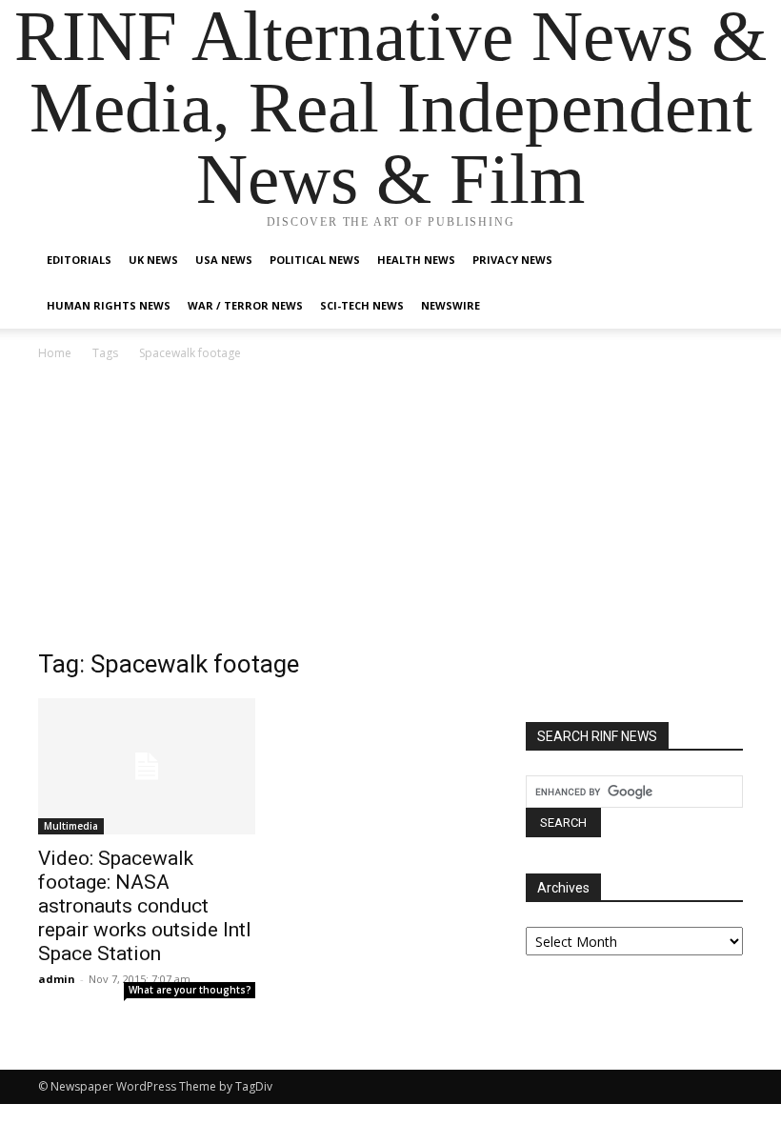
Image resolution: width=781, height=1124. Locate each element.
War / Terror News (245, 305)
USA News (223, 259)
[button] (720, 260)
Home (54, 353)
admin (56, 979)
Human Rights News (108, 305)
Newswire (450, 305)
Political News (315, 259)
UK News (153, 259)
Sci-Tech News (362, 305)
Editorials (79, 259)
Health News (416, 259)
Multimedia (71, 826)
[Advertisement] (390, 506)
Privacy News (512, 259)
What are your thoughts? (190, 989)
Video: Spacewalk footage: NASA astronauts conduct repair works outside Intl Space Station (144, 906)
